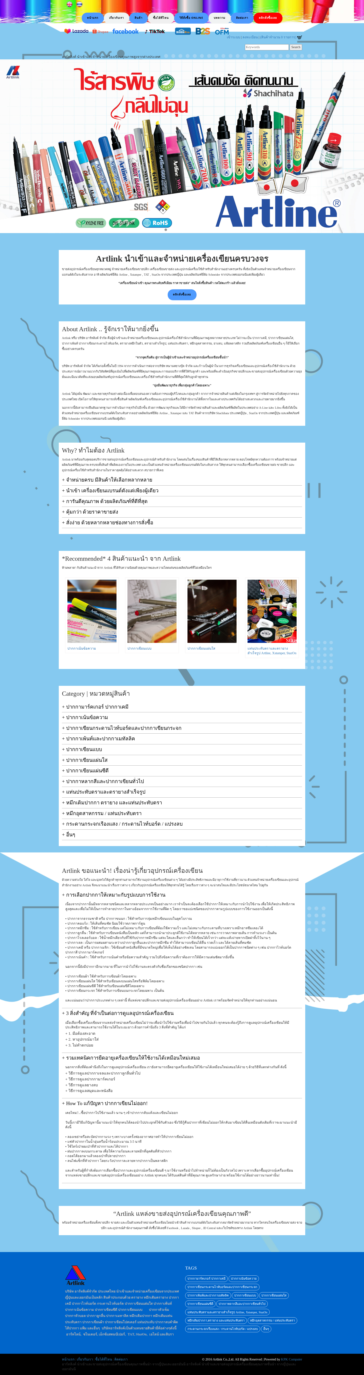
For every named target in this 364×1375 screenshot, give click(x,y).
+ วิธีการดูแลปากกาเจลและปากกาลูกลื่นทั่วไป (102, 1073)
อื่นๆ (266, 1329)
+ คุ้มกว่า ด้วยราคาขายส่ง (90, 512)
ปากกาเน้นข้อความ (81, 648)
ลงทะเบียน (250, 37)
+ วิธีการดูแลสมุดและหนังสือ (89, 1091)
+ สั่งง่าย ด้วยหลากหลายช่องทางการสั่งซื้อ (107, 522)
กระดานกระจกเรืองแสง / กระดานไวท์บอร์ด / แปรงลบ (222, 1329)
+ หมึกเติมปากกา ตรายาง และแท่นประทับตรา (112, 802)
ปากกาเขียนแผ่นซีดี (200, 1304)
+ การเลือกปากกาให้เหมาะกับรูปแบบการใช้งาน (113, 895)
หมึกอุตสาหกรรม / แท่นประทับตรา (272, 1320)
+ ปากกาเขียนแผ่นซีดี (85, 770)
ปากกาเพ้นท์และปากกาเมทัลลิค (208, 1295)
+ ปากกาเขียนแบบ (82, 749)
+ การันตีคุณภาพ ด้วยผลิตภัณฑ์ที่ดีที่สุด (105, 501)
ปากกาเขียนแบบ (139, 648)
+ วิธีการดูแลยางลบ (81, 1085)
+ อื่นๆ (68, 834)
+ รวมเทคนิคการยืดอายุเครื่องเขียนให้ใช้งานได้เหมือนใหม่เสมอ (131, 1058)
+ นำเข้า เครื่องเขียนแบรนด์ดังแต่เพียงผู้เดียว (110, 490)
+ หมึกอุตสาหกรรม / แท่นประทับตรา (102, 813)
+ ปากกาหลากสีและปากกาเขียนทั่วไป (103, 781)
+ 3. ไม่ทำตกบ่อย (79, 1045)
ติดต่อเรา (121, 1359)
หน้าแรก (68, 1359)
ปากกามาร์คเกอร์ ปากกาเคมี (206, 1278)
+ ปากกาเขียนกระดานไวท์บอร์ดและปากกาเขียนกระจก (122, 728)
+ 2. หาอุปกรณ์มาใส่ (82, 1039)
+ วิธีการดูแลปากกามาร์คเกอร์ (90, 1079)
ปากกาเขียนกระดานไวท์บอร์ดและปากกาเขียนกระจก (222, 1287)
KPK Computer (291, 1359)
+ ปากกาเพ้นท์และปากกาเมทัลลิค (98, 738)
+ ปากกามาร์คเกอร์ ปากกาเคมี (95, 707)
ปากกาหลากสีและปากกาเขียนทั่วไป (242, 1304)
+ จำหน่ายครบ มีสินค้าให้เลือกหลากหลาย (107, 480)
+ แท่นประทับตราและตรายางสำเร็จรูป (103, 792)
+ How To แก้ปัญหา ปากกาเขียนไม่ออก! (105, 1103)
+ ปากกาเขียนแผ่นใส (85, 760)
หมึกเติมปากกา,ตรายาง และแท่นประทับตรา (216, 1320)
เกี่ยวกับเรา (85, 1359)
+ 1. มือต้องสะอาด (80, 1034)
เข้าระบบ (233, 37)
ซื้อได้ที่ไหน (103, 1359)
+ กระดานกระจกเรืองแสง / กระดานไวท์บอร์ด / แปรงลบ (122, 824)
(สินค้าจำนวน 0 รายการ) (278, 37)
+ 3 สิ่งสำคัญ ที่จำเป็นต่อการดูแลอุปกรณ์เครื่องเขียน (118, 1013)
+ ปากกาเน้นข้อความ (85, 717)
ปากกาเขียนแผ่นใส (201, 648)
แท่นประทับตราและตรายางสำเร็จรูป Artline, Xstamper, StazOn (227, 1312)
